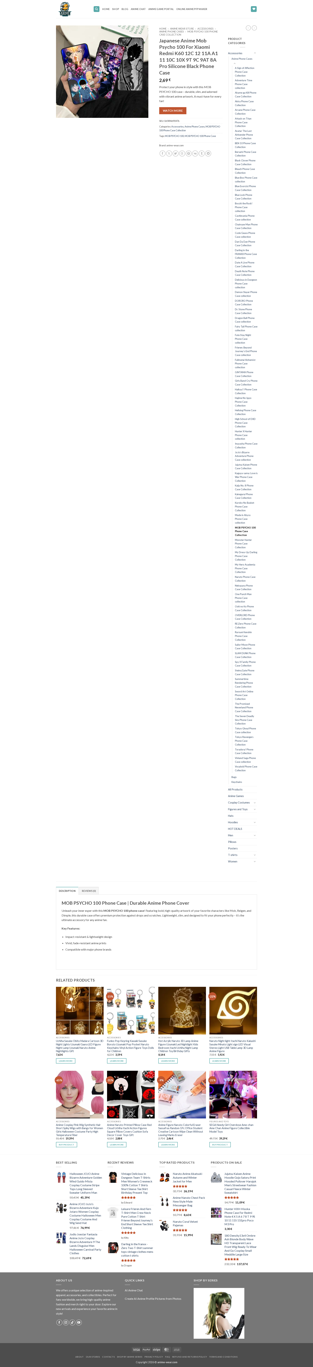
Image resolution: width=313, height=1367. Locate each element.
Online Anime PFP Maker (191, 9)
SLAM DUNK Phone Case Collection (245, 655)
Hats (230, 815)
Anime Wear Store (182, 28)
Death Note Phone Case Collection (244, 273)
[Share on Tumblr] (202, 153)
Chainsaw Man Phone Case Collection (246, 226)
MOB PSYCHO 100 (174, 136)
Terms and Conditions (223, 1356)
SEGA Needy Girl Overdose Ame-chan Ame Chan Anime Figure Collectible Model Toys (231, 1128)
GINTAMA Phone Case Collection (244, 374)
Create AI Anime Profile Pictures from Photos (153, 1298)
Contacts (108, 1356)
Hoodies (233, 822)
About (79, 1356)
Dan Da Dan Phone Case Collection (245, 243)
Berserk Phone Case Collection (245, 153)
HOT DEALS (235, 828)
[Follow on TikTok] (72, 1322)
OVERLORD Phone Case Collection (245, 617)
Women (232, 861)
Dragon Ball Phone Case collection (244, 320)
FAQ (167, 1356)
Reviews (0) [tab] (89, 890)
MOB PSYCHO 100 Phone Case (200, 136)
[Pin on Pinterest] (189, 153)
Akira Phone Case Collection (244, 103)
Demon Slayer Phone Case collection (246, 294)
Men (230, 835)
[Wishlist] (254, 9)
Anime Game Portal (161, 9)
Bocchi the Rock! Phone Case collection (244, 207)
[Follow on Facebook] (59, 1322)
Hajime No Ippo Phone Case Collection (243, 402)
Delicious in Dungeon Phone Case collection (246, 283)
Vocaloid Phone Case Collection (246, 768)
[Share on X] (169, 153)
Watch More (173, 110)
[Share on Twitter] (176, 153)
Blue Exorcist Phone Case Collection (245, 188)
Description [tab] (67, 890)
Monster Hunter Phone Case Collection (243, 543)
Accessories (205, 28)
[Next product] (248, 27)
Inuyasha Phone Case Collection (246, 445)
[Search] (96, 9)
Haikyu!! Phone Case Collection (246, 391)
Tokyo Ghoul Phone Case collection (245, 730)
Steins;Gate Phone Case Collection (244, 672)
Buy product (66, 1144)
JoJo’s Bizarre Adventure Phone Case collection (244, 456)
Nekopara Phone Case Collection (244, 587)
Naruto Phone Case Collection (245, 578)
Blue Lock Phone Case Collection (243, 196)
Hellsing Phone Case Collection (245, 412)
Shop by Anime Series (129, 1356)
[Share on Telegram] (208, 153)
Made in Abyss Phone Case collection (243, 519)
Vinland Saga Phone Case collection (245, 760)
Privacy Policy (154, 1356)
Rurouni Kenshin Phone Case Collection (243, 636)
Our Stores (93, 1356)
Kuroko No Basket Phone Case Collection (244, 506)
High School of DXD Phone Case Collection (245, 423)
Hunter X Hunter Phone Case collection (243, 435)
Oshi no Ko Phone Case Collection (244, 608)
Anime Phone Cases (171, 31)
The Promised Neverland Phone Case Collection (244, 707)
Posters (233, 848)
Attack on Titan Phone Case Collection (243, 122)
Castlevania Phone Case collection (244, 217)
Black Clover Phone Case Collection (245, 162)
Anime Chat (138, 9)
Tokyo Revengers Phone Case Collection (244, 741)
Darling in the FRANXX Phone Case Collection (246, 254)
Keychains (236, 781)
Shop (115, 9)
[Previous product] (254, 27)
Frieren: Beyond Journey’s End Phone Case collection (246, 351)
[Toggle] (255, 53)
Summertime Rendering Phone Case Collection (244, 683)
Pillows (232, 841)
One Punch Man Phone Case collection (243, 598)
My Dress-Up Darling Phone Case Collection (246, 556)
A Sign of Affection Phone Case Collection (244, 72)
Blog (125, 9)
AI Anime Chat (134, 1290)
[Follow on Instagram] (66, 1322)
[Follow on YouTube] (79, 1322)
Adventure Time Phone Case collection (243, 84)
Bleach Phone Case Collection (245, 171)
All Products (235, 789)
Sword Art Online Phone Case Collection (244, 695)
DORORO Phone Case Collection (244, 302)
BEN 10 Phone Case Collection (245, 145)
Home (106, 9)
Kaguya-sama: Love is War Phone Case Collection (246, 477)
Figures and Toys (238, 809)
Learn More (65, 1061)
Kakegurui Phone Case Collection (244, 496)
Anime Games (236, 796)
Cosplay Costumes (239, 802)
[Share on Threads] (182, 153)
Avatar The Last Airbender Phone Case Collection (244, 134)
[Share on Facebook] (163, 153)
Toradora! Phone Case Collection (244, 751)
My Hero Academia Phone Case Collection (245, 568)
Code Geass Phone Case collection (245, 235)
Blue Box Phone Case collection (246, 179)
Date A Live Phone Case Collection (244, 264)
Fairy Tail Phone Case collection (246, 328)
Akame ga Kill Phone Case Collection (245, 94)
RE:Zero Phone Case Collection (245, 625)
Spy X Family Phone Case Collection (245, 663)
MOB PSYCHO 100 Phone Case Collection (245, 531)
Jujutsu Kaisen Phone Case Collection (246, 466)
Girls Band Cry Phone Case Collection (246, 382)
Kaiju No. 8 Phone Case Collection (244, 487)
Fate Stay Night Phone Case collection (243, 339)
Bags (234, 777)
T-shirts (232, 854)
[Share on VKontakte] (195, 153)
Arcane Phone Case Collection (245, 111)
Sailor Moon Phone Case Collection (245, 646)
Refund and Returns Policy (189, 1356)
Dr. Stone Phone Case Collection (243, 311)
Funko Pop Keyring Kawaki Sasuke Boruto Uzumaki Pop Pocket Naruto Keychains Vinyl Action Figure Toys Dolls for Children (130, 1046)
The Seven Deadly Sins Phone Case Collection (244, 720)
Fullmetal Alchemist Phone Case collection (245, 363)
